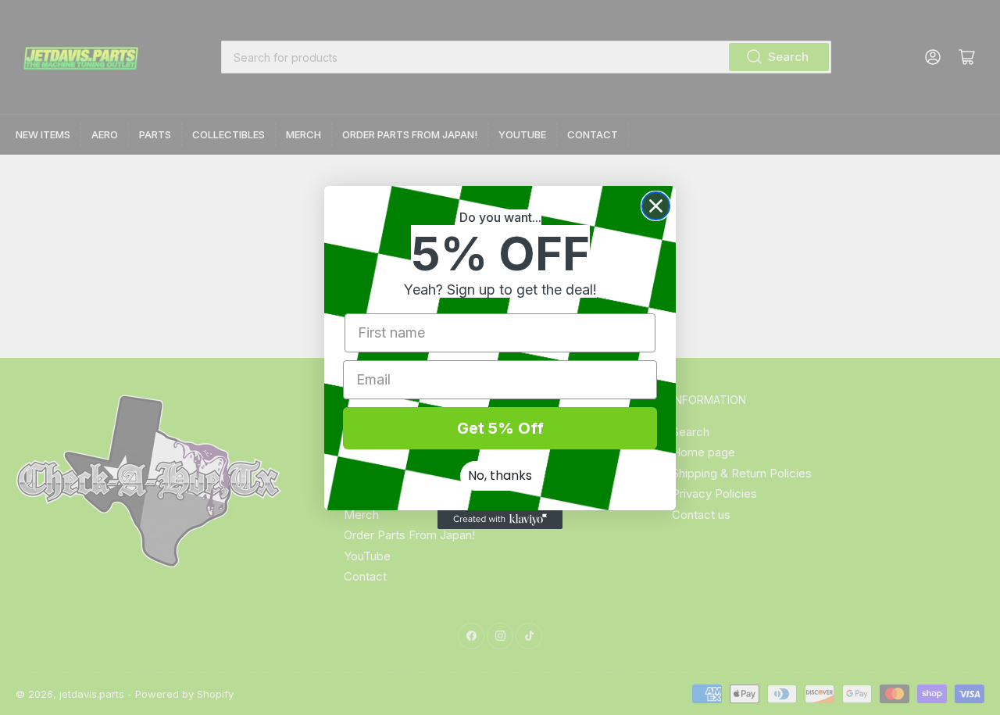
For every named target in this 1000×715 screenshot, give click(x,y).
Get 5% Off (500, 428)
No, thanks (500, 475)
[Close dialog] (656, 206)
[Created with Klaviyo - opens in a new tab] (500, 519)
